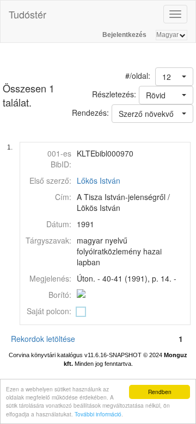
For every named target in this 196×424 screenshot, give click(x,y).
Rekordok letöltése (43, 338)
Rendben (159, 392)
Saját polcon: (49, 310)
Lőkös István (98, 180)
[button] (174, 76)
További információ (98, 414)
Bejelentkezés (124, 35)
